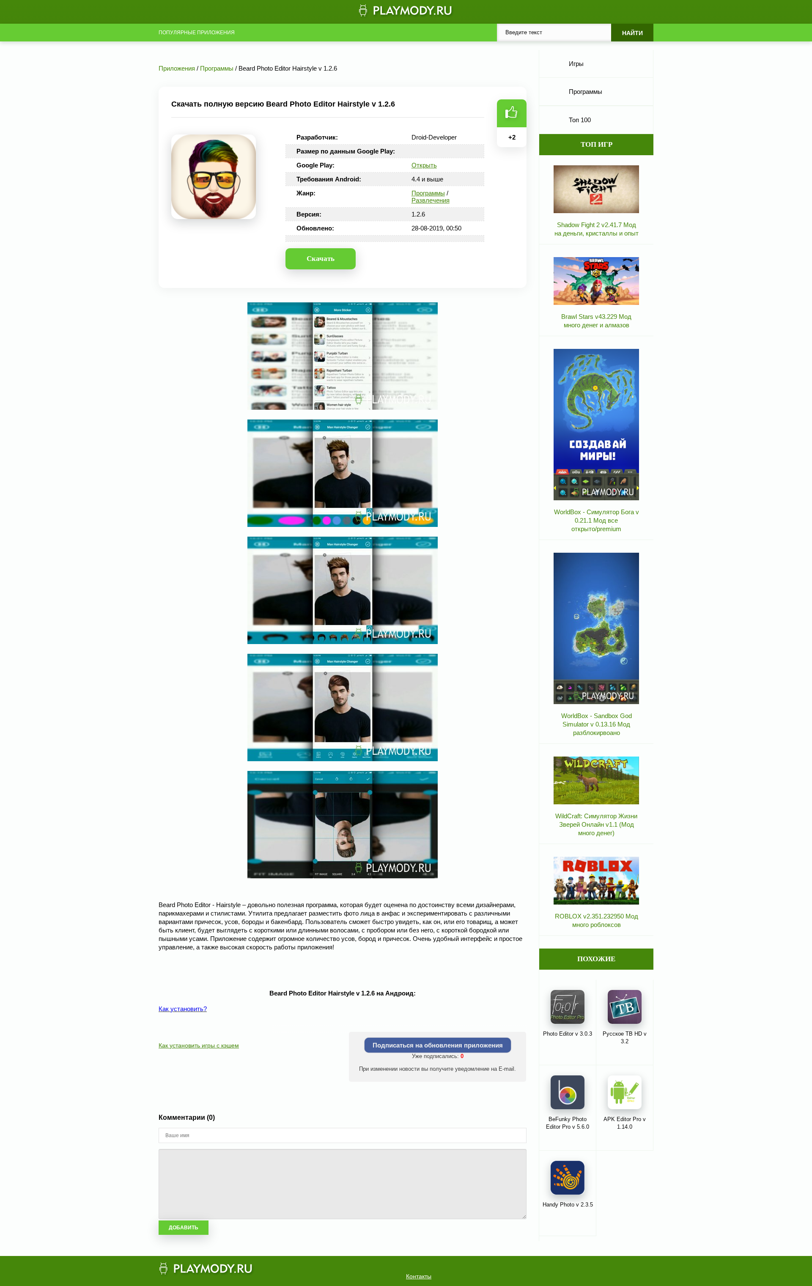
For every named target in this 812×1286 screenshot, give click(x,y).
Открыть (424, 165)
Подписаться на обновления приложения (438, 1045)
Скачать (321, 259)
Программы (428, 193)
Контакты (418, 1276)
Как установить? (183, 1008)
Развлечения (430, 200)
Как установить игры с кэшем (199, 1045)
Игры (576, 63)
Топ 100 (580, 119)
